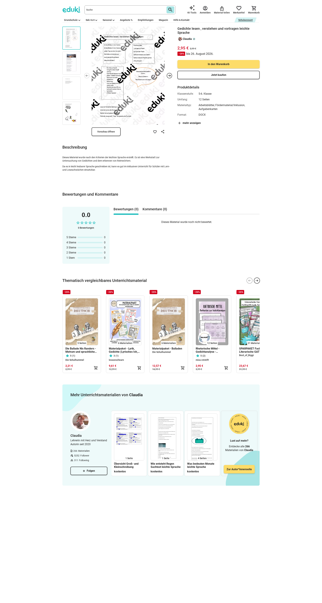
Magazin (163, 20)
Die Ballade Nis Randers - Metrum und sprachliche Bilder (80, 350)
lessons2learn (116, 360)
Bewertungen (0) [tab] (126, 209)
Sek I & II (90, 20)
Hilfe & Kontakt (181, 20)
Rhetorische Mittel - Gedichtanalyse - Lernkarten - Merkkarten (211, 350)
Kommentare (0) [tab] (155, 209)
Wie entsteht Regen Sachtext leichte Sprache (166, 465)
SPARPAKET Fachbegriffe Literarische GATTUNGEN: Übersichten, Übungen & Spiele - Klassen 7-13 (255, 350)
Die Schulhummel (74, 360)
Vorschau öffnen (106, 131)
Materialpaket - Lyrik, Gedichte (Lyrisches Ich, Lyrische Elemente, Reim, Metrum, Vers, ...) (124, 350)
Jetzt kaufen (218, 74)
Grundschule (71, 20)
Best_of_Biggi (246, 355)
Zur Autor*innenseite (239, 469)
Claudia (187, 39)
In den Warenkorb (218, 64)
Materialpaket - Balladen (167, 348)
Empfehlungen (145, 20)
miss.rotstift (202, 360)
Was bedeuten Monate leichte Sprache (200, 465)
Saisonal (107, 20)
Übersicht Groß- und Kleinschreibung (126, 465)
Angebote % (126, 20)
